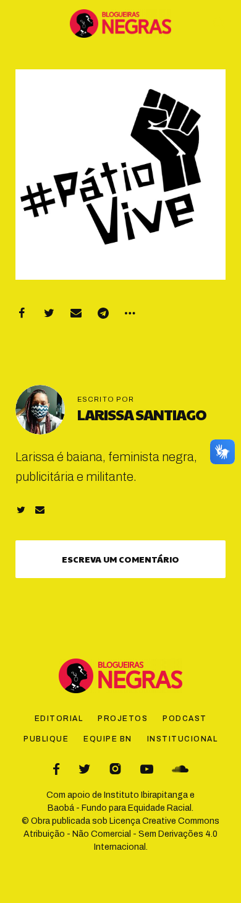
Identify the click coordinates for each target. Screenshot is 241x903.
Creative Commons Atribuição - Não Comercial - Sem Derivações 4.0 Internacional (121, 834)
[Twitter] (48, 313)
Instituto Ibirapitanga (146, 795)
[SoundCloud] (180, 769)
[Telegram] (103, 313)
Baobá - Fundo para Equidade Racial (120, 808)
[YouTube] (146, 769)
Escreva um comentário (120, 559)
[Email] (76, 313)
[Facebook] (21, 313)
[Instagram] (115, 769)
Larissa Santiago (141, 414)
